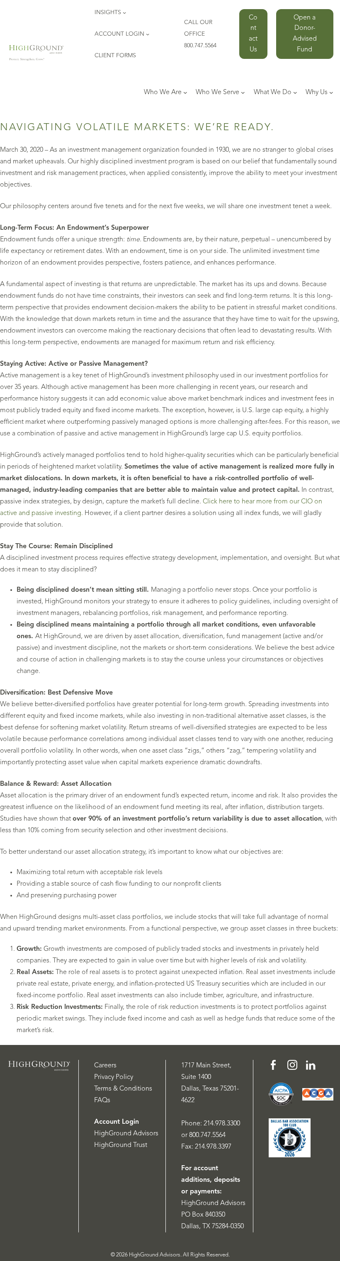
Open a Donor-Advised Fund (305, 34)
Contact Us (253, 34)
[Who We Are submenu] (185, 92)
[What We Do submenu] (295, 92)
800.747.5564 (207, 1135)
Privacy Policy (113, 1077)
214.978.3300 (222, 1123)
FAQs (102, 1100)
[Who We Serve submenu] (243, 92)
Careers (105, 1065)
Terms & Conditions (123, 1089)
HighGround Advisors (126, 1133)
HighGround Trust (120, 1145)
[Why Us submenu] (331, 92)
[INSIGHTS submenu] (124, 12)
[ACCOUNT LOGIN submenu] (147, 34)
